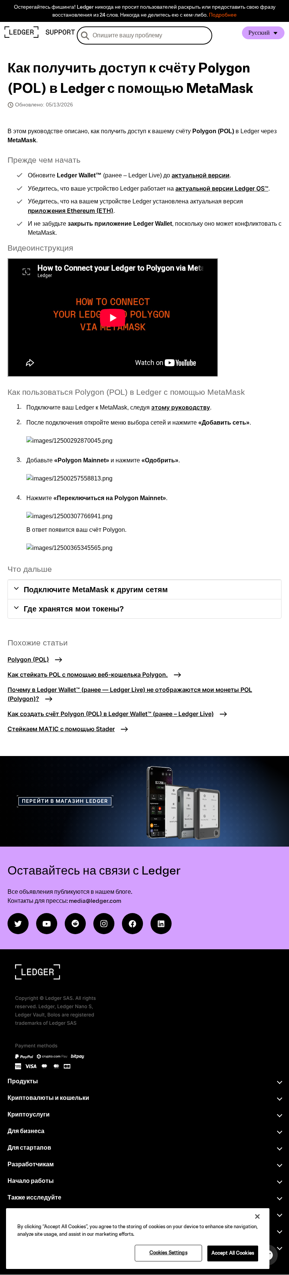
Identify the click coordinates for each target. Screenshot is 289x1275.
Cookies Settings (168, 1253)
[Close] (257, 1216)
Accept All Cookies (232, 1253)
